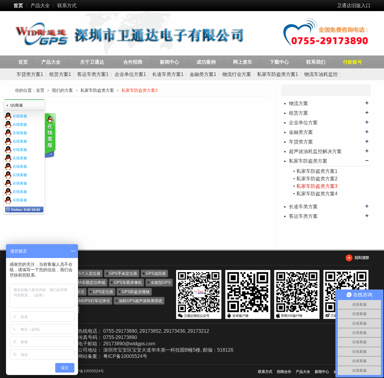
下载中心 (279, 61)
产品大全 (40, 5)
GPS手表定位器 (123, 273)
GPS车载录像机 (128, 282)
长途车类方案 (303, 206)
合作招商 (132, 61)
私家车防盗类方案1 (277, 74)
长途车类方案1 (168, 74)
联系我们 (316, 61)
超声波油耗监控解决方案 (315, 151)
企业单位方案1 (130, 74)
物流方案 (298, 103)
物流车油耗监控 (321, 74)
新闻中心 (169, 61)
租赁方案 (298, 113)
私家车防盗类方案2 (317, 178)
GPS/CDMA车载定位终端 (83, 282)
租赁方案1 (60, 74)
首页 (18, 5)
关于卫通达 (92, 61)
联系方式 (66, 5)
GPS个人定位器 (86, 273)
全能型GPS (161, 282)
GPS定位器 (103, 292)
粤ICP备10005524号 (125, 356)
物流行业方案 (236, 74)
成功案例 (206, 61)
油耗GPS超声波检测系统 (140, 300)
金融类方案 (301, 132)
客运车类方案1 (93, 74)
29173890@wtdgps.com (129, 343)
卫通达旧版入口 (353, 5)
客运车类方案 (303, 216)
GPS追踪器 (156, 273)
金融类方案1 (203, 74)
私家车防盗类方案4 (317, 193)
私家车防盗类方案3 (317, 186)
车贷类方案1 (29, 74)
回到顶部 (362, 258)
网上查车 (242, 61)
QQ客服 (16, 105)
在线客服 (20, 116)
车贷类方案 (301, 141)
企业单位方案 (303, 122)
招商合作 (284, 372)
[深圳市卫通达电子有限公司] (138, 34)
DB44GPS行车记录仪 (91, 300)
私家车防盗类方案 (308, 161)
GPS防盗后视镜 (136, 292)
